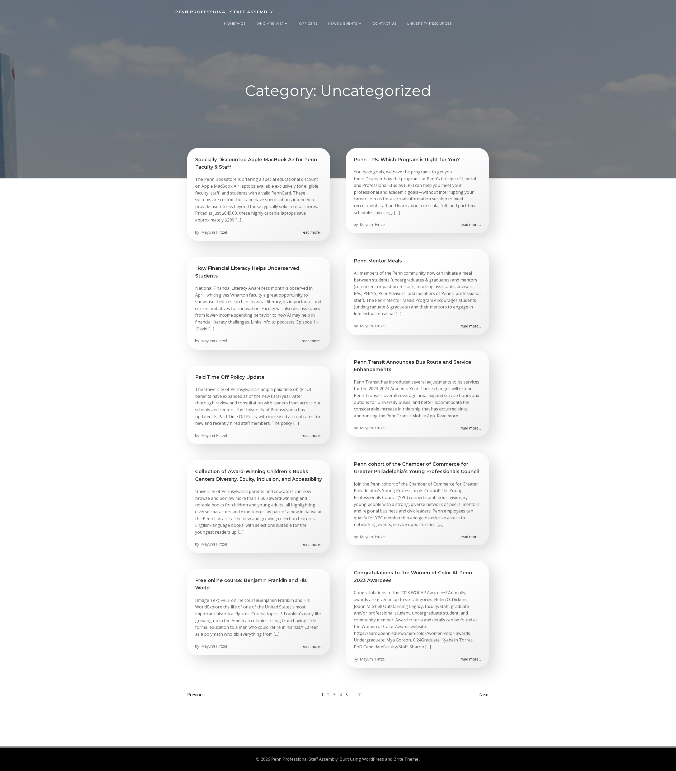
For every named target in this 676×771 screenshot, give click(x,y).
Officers (308, 23)
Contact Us (384, 23)
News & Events (342, 23)
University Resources (429, 23)
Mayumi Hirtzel (213, 232)
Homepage (235, 23)
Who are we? (270, 23)
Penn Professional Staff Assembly (224, 11)
